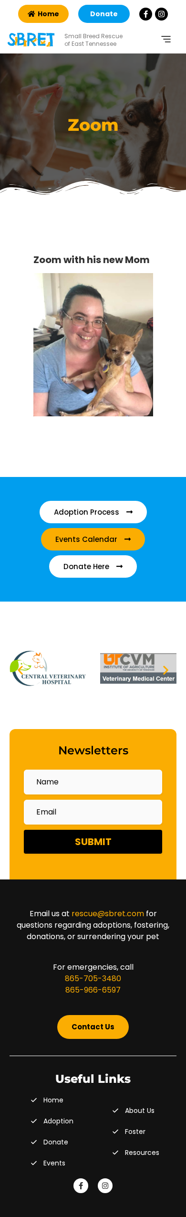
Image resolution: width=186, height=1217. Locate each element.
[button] (20, 670)
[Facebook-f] (145, 14)
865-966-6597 (93, 989)
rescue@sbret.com (108, 913)
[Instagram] (161, 14)
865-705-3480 (93, 978)
